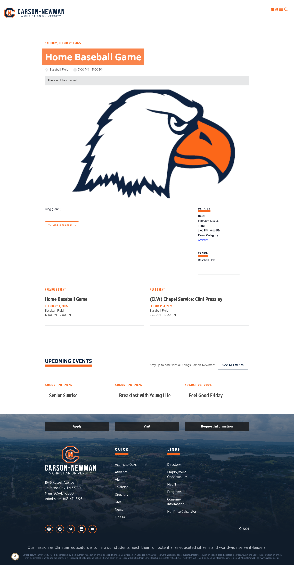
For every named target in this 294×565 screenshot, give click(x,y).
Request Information (217, 426)
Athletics (203, 240)
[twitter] (71, 529)
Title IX (120, 517)
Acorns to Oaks (126, 464)
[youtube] (92, 529)
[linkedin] (82, 529)
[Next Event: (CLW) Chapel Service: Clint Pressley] (199, 302)
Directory (121, 494)
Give (118, 502)
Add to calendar (62, 225)
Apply (77, 426)
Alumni (120, 479)
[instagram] (49, 529)
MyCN (171, 484)
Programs (174, 492)
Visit (147, 426)
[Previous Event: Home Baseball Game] (94, 302)
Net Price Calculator (181, 511)
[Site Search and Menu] (279, 9)
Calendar (121, 487)
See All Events (232, 365)
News (119, 509)
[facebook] (60, 529)
